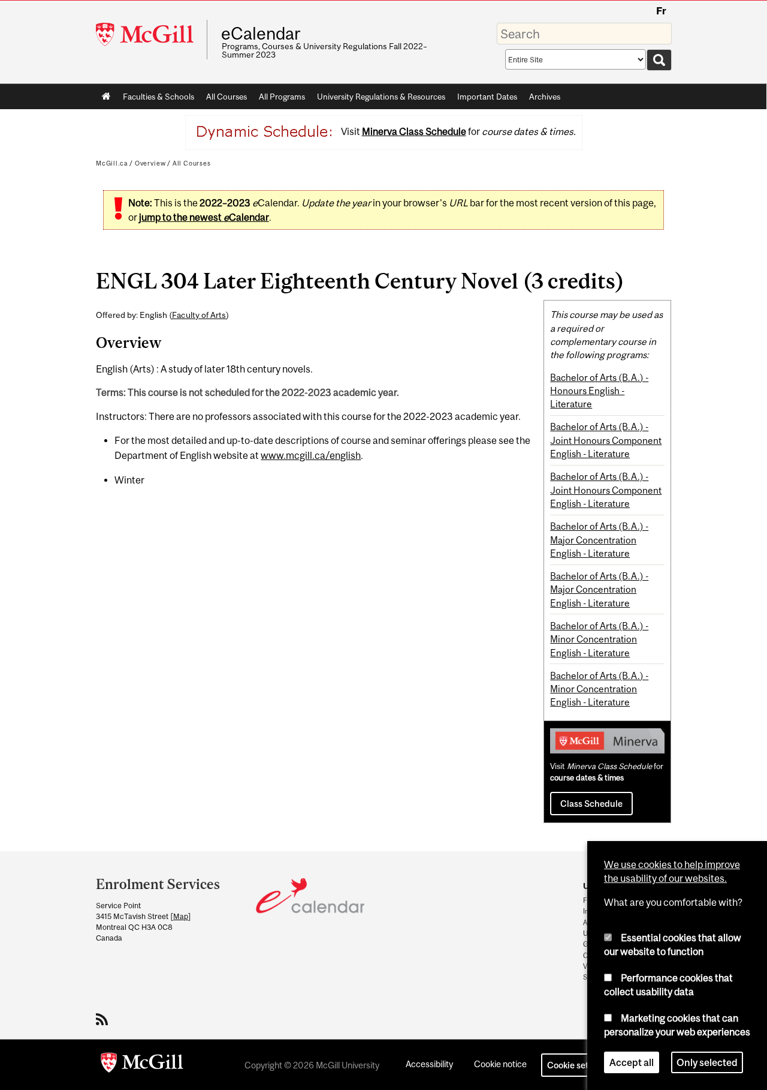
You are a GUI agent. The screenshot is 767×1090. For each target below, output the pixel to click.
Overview (150, 163)
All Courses (226, 96)
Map (180, 916)
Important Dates (487, 96)
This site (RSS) (104, 1019)
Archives (544, 96)
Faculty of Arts (199, 315)
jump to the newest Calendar (204, 217)
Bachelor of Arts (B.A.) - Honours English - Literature (599, 391)
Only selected (707, 1062)
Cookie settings (577, 1065)
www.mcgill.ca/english (311, 455)
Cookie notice (500, 1064)
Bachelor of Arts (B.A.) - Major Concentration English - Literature (599, 539)
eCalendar (260, 34)
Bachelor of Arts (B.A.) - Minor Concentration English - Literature (599, 639)
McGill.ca (112, 163)
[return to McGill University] (142, 1065)
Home (106, 96)
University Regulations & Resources (381, 96)
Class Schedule (591, 803)
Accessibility (429, 1064)
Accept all (631, 1062)
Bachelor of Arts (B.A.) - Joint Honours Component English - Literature (606, 440)
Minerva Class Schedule (414, 131)
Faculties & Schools (155, 99)
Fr (661, 11)
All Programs (282, 96)
